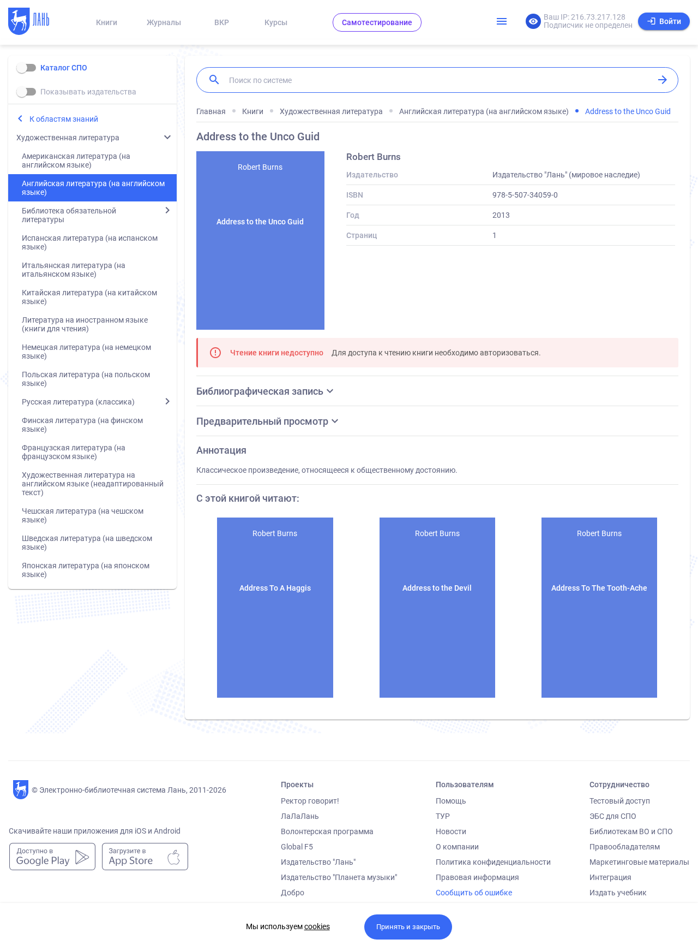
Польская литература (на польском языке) (86, 379)
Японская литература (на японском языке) (85, 570)
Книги (106, 22)
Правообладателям (624, 846)
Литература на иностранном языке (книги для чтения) (85, 324)
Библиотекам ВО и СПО (631, 831)
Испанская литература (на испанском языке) (90, 242)
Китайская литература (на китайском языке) (89, 297)
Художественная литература (67, 137)
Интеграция (610, 877)
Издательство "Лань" (318, 862)
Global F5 (297, 846)
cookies (317, 926)
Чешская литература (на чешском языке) (82, 515)
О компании (457, 846)
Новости (451, 831)
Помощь (451, 801)
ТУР (443, 816)
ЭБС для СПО (612, 816)
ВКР (221, 22)
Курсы (275, 22)
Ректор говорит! (310, 801)
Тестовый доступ (619, 801)
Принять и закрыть (408, 927)
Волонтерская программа (327, 831)
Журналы (164, 22)
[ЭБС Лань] (38, 22)
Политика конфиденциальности (493, 862)
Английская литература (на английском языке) (93, 188)
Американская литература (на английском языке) (76, 160)
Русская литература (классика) (78, 401)
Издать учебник (618, 892)
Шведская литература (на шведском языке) (87, 542)
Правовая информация (477, 877)
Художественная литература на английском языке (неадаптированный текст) (93, 484)
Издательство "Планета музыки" (339, 877)
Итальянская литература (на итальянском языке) (73, 269)
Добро (292, 892)
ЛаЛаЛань (300, 816)
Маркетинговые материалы (639, 862)
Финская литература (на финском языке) (82, 424)
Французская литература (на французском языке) (73, 452)
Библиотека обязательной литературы (69, 215)
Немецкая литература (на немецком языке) (86, 351)
